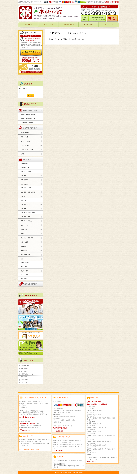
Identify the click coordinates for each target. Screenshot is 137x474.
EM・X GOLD (25, 167)
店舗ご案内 (24, 377)
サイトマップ (24, 382)
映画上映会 (24, 278)
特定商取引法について (27, 374)
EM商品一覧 (24, 163)
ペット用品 (24, 266)
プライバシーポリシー (27, 371)
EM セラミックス (26, 188)
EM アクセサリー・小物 (28, 212)
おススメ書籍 (24, 274)
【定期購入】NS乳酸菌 (27, 122)
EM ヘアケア (25, 200)
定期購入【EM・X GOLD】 (28, 118)
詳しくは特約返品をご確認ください (29, 449)
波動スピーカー (25, 262)
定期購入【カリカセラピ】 (28, 114)
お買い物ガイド (25, 365)
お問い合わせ (24, 379)
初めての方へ (24, 368)
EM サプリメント (26, 171)
